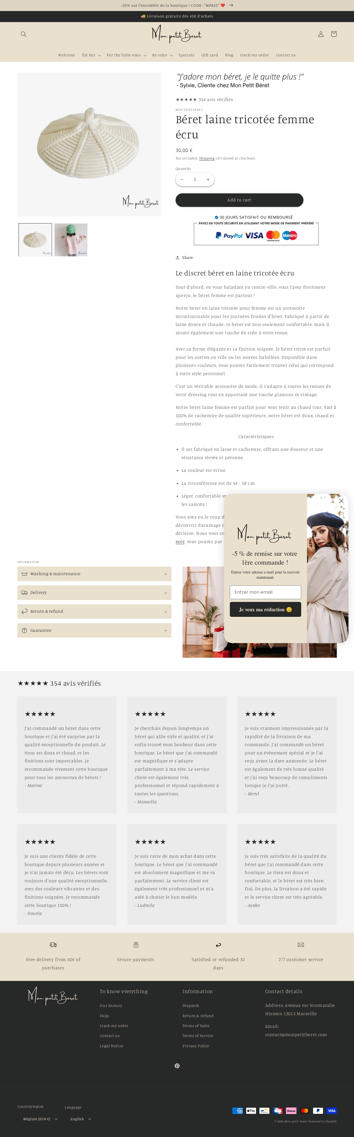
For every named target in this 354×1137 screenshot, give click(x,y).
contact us (109, 1035)
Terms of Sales (196, 1025)
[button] (23, 34)
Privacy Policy (196, 1045)
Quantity (183, 168)
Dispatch (191, 1005)
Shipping (207, 158)
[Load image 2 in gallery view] (70, 239)
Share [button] (187, 257)
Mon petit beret (296, 1121)
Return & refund (198, 1015)
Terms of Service (198, 1035)
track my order (114, 1025)
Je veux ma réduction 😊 (265, 609)
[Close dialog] (341, 501)
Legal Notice (111, 1045)
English (77, 1119)
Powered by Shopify (322, 1121)
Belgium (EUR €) (36, 1119)
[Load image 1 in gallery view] (35, 239)
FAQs (104, 1015)
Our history (111, 1005)
